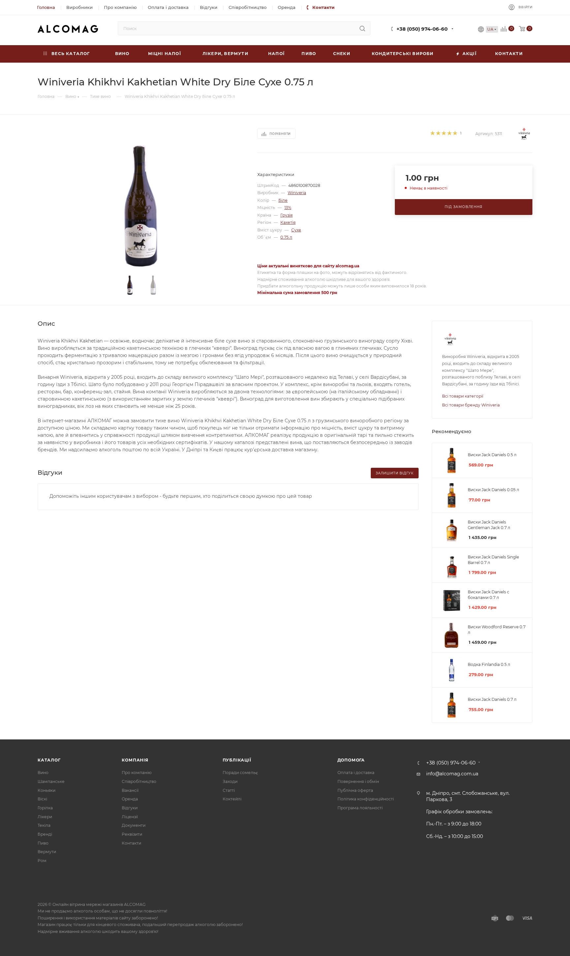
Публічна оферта (355, 790)
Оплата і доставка (355, 772)
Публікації (237, 760)
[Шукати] (362, 28)
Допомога (351, 760)
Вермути (47, 851)
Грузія (286, 215)
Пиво (43, 843)
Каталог (49, 760)
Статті (229, 790)
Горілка (45, 807)
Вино (43, 772)
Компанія (135, 760)
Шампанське (51, 781)
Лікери (45, 816)
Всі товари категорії (462, 396)
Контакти (131, 843)
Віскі (42, 798)
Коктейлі (232, 798)
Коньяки (46, 790)
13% (287, 207)
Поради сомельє (240, 772)
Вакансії (130, 790)
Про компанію (136, 772)
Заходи (230, 781)
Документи (133, 825)
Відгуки (130, 807)
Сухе (296, 229)
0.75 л (286, 237)
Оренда (130, 798)
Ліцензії (130, 816)
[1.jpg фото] (141, 206)
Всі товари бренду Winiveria (471, 405)
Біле (283, 200)
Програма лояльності (360, 807)
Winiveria (297, 192)
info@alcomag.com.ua (452, 774)
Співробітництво (139, 781)
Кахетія (288, 222)
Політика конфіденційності (365, 798)
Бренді (45, 834)
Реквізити (132, 834)
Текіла (44, 825)
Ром (42, 860)
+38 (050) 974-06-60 (422, 29)
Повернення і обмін (358, 781)
